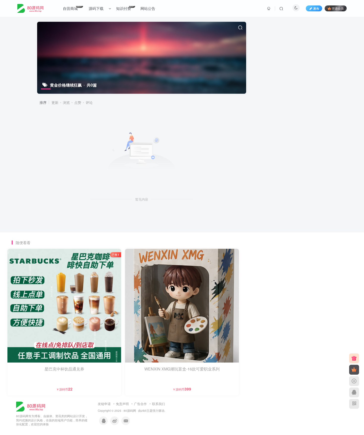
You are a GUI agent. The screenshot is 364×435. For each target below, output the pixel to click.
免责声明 (122, 403)
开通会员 (338, 8)
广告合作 (140, 403)
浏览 (66, 102)
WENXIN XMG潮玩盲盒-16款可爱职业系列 (182, 369)
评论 (89, 102)
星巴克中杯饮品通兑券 (64, 369)
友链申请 (104, 403)
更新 (55, 102)
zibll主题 (147, 410)
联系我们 (158, 403)
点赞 (77, 102)
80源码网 (130, 410)
